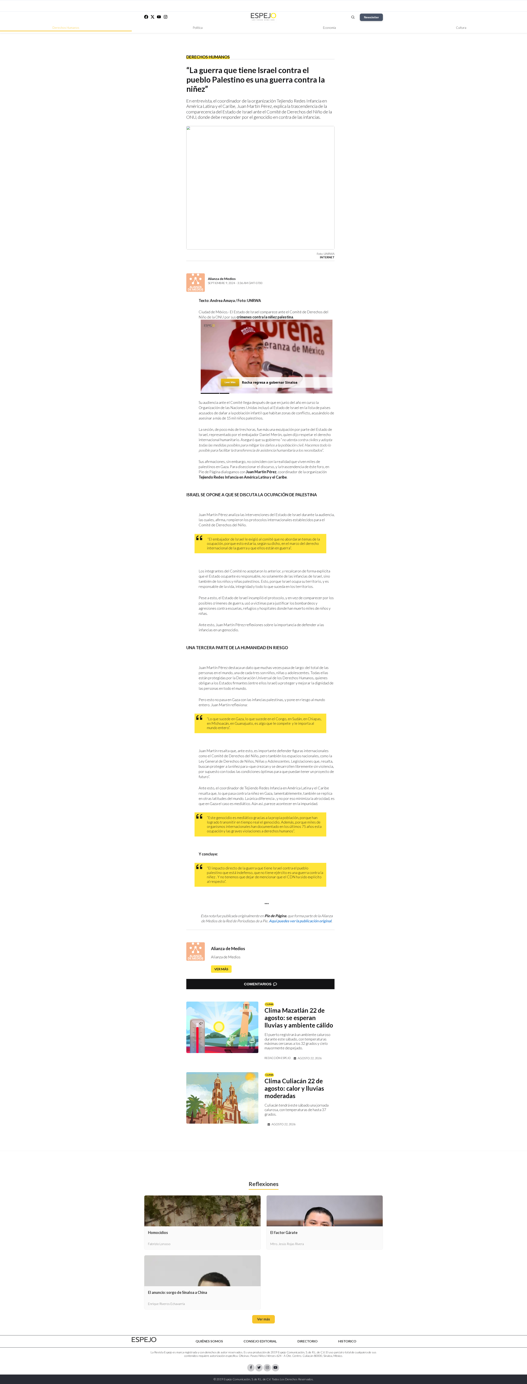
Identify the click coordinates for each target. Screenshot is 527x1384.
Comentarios (258, 984)
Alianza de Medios (228, 948)
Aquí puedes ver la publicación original (300, 921)
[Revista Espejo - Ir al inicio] (144, 1339)
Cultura (461, 27)
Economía (329, 27)
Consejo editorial (260, 1341)
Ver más (221, 969)
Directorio (307, 1341)
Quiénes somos (209, 1341)
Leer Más (230, 381)
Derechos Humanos (65, 27)
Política (198, 27)
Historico (347, 1341)
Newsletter (371, 17)
